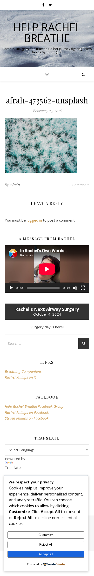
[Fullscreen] (83, 287)
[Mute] (75, 287)
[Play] (11, 287)
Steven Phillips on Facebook (26, 418)
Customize (46, 535)
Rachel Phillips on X (20, 377)
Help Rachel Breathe (47, 32)
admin (15, 184)
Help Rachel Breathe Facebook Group (34, 406)
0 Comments (79, 184)
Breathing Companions (23, 371)
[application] (47, 269)
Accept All (46, 554)
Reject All (46, 544)
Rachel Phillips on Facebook (27, 412)
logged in (34, 220)
